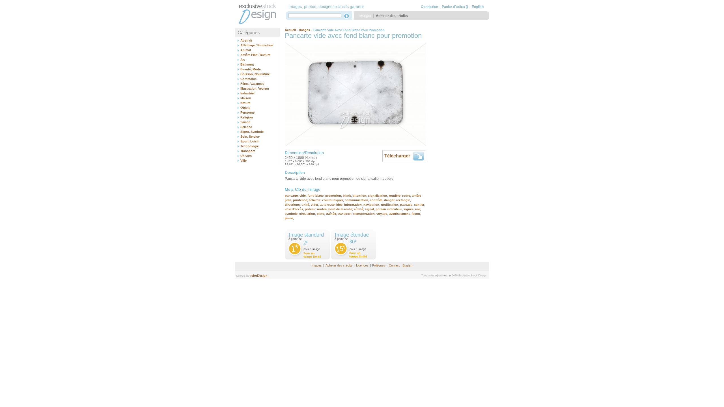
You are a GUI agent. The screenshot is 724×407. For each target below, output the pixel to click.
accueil (290, 30)
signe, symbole (252, 131)
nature (245, 103)
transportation (364, 213)
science (246, 127)
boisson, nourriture (255, 74)
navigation (371, 204)
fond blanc (315, 195)
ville (243, 160)
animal (245, 50)
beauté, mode (250, 69)
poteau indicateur (389, 209)
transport (247, 151)
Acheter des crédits (392, 16)
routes (322, 209)
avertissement (399, 213)
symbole (291, 213)
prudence (300, 200)
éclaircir (314, 200)
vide (302, 195)
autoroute (327, 204)
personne (247, 112)
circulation (307, 213)
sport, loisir (249, 141)
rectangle (403, 200)
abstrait (246, 40)
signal (369, 209)
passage (406, 204)
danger (389, 200)
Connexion (429, 7)
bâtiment (247, 64)
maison (245, 98)
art (242, 59)
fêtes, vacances (252, 83)
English (478, 7)
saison (245, 122)
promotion (333, 195)
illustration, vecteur (254, 88)
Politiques (378, 265)
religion (246, 117)
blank (347, 195)
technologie (249, 146)
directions (292, 204)
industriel (247, 93)
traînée (331, 213)
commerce (248, 79)
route (406, 195)
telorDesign (259, 275)
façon (415, 213)
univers (246, 155)
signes (408, 209)
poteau (310, 209)
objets (245, 107)
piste (320, 213)
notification (389, 204)
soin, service (250, 136)
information (353, 204)
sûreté (358, 209)
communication (356, 200)
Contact (394, 265)
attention (359, 195)
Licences (362, 265)
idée (339, 204)
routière (394, 195)
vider (314, 204)
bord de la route (340, 209)
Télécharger (397, 155)
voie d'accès (294, 209)
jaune (289, 218)
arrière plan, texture (255, 55)
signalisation (377, 195)
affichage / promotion (256, 45)
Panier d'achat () (455, 7)
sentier (419, 204)
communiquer (332, 200)
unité (305, 204)
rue (417, 209)
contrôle (376, 200)
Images (365, 16)
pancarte (291, 195)
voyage (381, 213)
